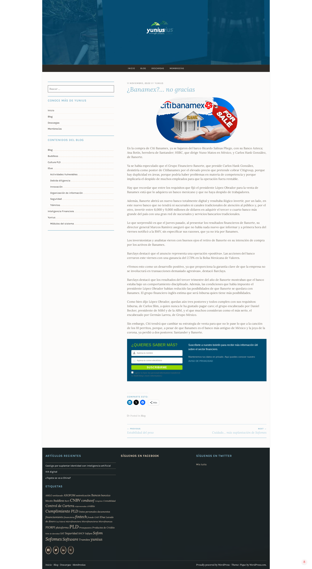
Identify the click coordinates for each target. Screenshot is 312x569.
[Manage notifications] (304, 561)
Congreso (99, 501)
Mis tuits (201, 464)
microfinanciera (73, 521)
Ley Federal (60, 521)
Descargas (157, 68)
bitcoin (49, 500)
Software (70, 539)
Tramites (84, 539)
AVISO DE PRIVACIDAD (200, 361)
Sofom (98, 533)
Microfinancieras (90, 521)
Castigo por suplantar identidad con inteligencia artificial (78, 465)
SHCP (81, 533)
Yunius (159, 83)
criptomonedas (81, 506)
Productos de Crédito (103, 527)
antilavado (58, 495)
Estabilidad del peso (140, 431)
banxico (105, 495)
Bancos (96, 495)
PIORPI (50, 527)
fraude (91, 517)
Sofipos (88, 533)
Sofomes (54, 539)
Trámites (55, 205)
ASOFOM (69, 495)
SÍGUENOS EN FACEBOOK (140, 456)
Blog (143, 68)
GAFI (96, 517)
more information (153, 375)
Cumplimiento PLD (62, 511)
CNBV (75, 500)
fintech (81, 516)
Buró (67, 500)
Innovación (56, 186)
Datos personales (88, 511)
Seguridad (56, 198)
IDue (50, 168)
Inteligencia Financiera (61, 211)
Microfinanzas (105, 521)
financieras (69, 517)
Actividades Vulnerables (64, 174)
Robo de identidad (53, 533)
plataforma (62, 527)
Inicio (131, 68)
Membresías (177, 68)
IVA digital (51, 471)
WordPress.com (257, 564)
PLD (74, 527)
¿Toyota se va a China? (58, 477)
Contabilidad (109, 500)
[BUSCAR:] (81, 89)
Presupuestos (85, 527)
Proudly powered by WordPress (213, 564)
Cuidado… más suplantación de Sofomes (239, 431)
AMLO (49, 495)
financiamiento (54, 517)
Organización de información (66, 192)
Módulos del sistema (62, 223)
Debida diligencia (60, 180)
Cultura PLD (54, 162)
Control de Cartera (60, 506)
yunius (96, 539)
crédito (91, 506)
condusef (87, 500)
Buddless (53, 156)
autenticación (83, 495)
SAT (62, 533)
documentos (103, 511)
